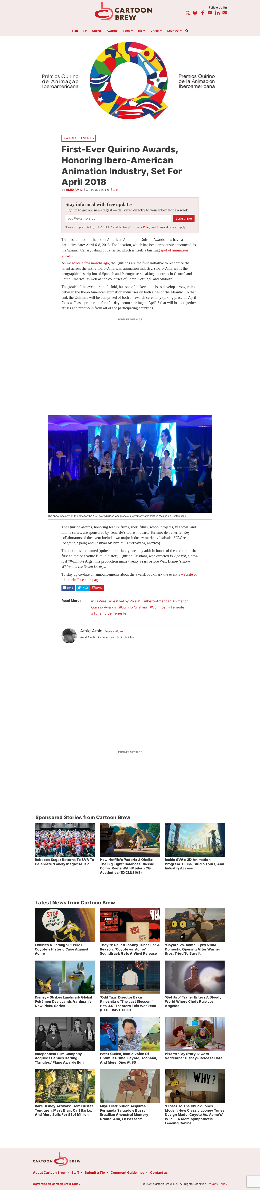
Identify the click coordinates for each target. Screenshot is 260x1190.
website (187, 574)
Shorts (97, 30)
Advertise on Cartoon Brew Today (56, 1184)
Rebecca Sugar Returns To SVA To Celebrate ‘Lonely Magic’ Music (64, 862)
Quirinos (159, 607)
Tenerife (177, 607)
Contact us (159, 1172)
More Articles (114, 631)
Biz (140, 30)
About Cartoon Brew (49, 1172)
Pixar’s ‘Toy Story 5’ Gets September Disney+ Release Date (193, 1056)
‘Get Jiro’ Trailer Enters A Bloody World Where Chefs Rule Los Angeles (193, 1001)
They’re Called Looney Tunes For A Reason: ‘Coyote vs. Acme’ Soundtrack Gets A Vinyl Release (130, 949)
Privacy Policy (142, 227)
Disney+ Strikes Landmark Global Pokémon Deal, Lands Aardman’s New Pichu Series (63, 1001)
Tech (126, 30)
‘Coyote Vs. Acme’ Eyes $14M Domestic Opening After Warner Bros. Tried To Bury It (192, 949)
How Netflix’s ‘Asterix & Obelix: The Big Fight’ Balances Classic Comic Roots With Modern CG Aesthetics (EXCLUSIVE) (127, 866)
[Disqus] (130, 694)
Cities (155, 30)
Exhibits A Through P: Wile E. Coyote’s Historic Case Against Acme (61, 949)
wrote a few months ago (90, 263)
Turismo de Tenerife (109, 613)
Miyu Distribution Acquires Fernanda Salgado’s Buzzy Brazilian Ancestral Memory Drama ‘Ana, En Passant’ (124, 1112)
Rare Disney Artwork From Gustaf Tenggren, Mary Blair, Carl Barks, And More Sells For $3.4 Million (64, 1110)
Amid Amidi (74, 190)
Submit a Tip (95, 1172)
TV (85, 30)
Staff (75, 1172)
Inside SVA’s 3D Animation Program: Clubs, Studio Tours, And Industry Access (194, 864)
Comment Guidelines (127, 1172)
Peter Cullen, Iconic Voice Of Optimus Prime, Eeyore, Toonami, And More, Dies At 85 (128, 1058)
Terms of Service (167, 227)
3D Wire (99, 601)
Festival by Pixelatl (126, 601)
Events (87, 138)
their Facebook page (84, 580)
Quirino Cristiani (134, 607)
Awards (112, 30)
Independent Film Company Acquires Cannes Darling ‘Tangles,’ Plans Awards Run (59, 1058)
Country (173, 30)
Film (75, 30)
